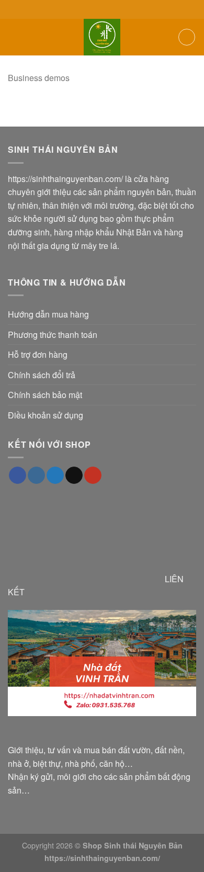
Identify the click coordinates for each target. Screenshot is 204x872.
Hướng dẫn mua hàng (48, 314)
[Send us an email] (74, 475)
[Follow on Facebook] (17, 475)
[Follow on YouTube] (92, 475)
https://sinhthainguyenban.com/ (65, 179)
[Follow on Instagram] (36, 475)
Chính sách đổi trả (41, 375)
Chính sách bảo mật (45, 395)
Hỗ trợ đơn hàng (37, 354)
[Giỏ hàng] (186, 37)
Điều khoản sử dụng (45, 415)
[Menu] (14, 37)
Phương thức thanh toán (52, 335)
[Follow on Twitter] (55, 475)
